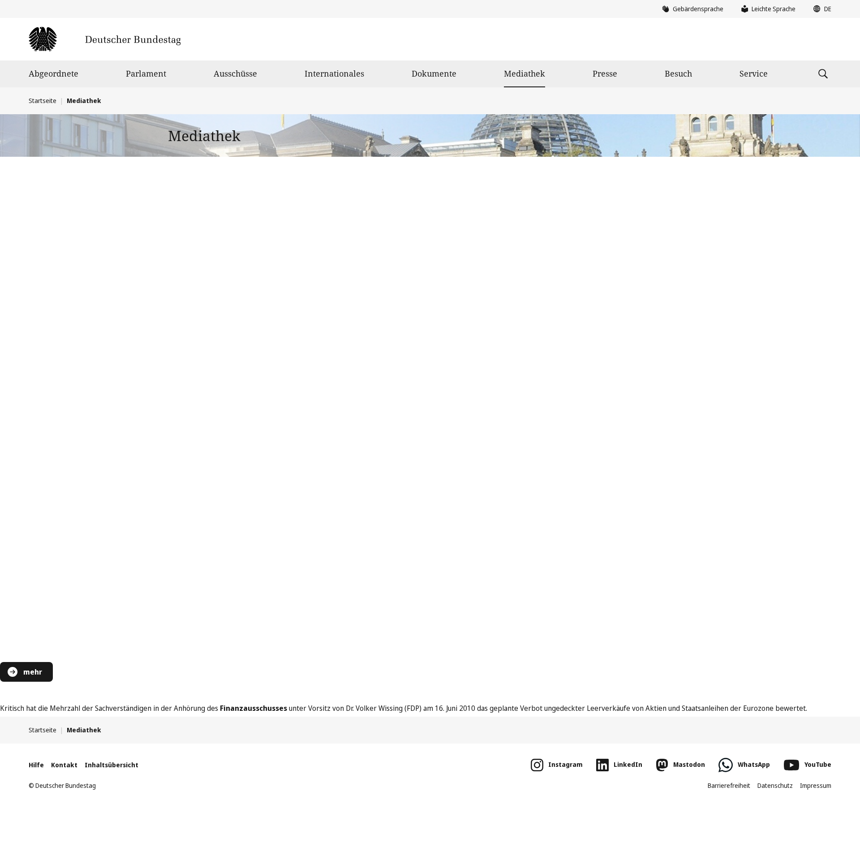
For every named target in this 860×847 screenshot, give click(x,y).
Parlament (146, 73)
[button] (820, 9)
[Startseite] (105, 39)
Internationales (334, 73)
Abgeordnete (53, 73)
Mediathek (524, 73)
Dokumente (434, 73)
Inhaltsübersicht (111, 765)
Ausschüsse (235, 73)
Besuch (678, 73)
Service (754, 73)
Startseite (42, 100)
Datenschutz (775, 785)
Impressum (815, 785)
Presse (605, 73)
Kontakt (64, 765)
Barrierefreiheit (729, 785)
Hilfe (36, 765)
